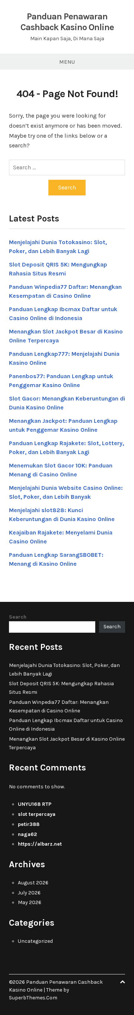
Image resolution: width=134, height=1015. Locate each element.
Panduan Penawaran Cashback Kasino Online (67, 21)
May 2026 (29, 902)
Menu (67, 61)
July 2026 (29, 893)
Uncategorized (35, 941)
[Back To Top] (122, 982)
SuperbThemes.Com (33, 998)
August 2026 (33, 883)
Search (17, 617)
